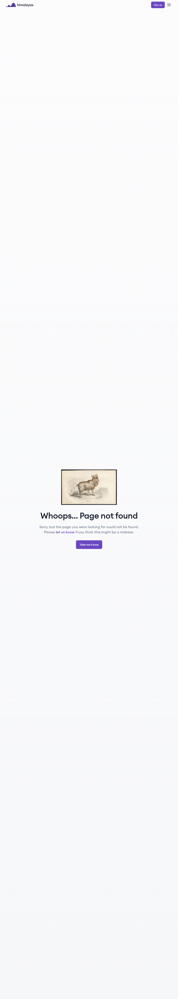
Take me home (89, 544)
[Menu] (168, 4)
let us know (65, 532)
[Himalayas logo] (19, 5)
